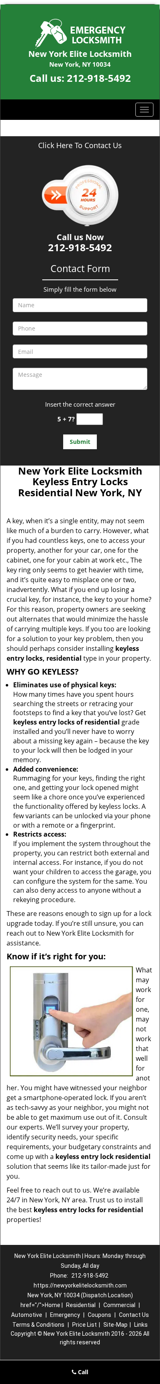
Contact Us (134, 1315)
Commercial (119, 1305)
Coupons (99, 1315)
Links (141, 1324)
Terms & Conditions (38, 1324)
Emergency (65, 1315)
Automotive (26, 1315)
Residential (81, 1305)
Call (82, 1372)
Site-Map (115, 1324)
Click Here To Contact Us (80, 145)
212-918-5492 (99, 78)
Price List (84, 1324)
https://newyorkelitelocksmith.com (80, 1285)
